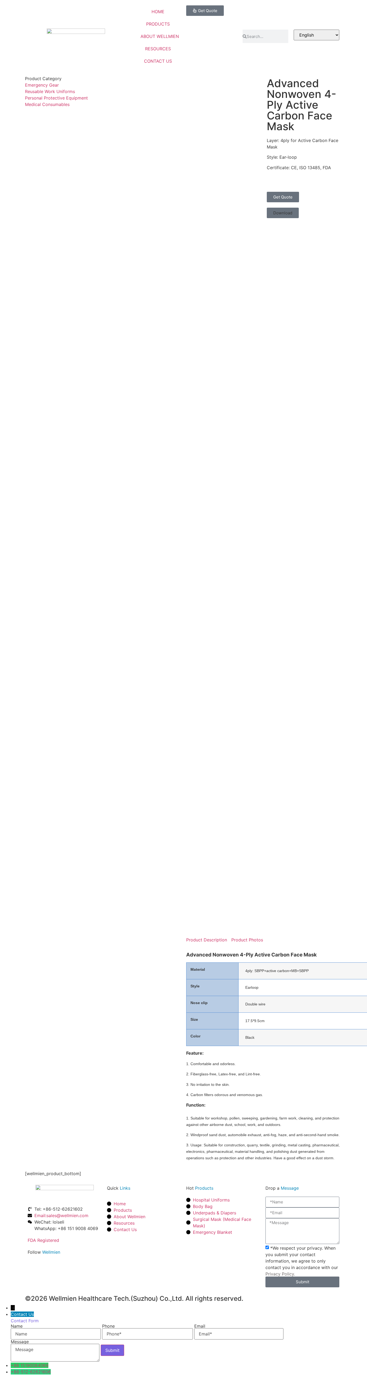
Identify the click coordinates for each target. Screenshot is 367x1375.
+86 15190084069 (29, 1365)
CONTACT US (158, 61)
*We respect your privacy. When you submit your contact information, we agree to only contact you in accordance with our (301, 1260)
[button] (283, 213)
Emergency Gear (42, 85)
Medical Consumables (47, 104)
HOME (158, 11)
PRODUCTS (158, 24)
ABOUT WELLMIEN (160, 36)
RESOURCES (158, 48)
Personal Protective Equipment (56, 98)
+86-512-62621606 (31, 1371)
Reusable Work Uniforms (50, 91)
